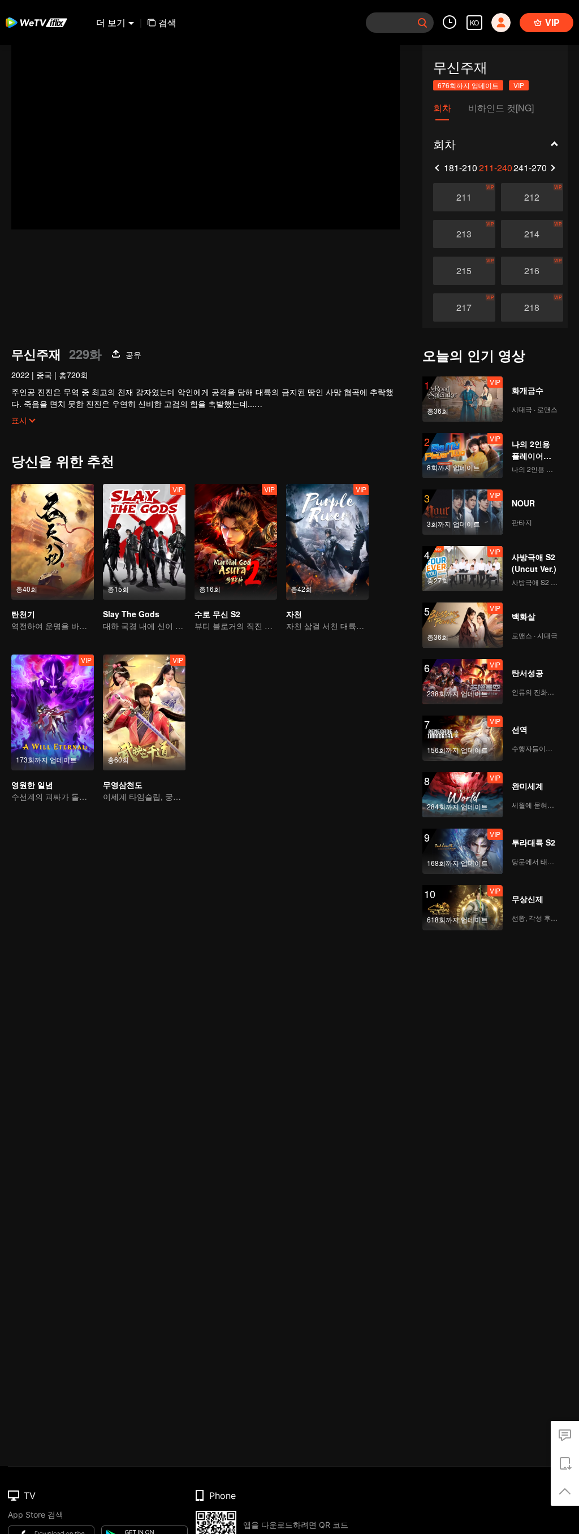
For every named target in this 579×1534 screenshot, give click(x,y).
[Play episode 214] (532, 234)
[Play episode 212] (532, 197)
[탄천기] (52, 542)
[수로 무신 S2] (236, 542)
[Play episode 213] (464, 234)
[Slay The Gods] (144, 542)
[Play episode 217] (464, 307)
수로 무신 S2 (217, 613)
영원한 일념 (32, 784)
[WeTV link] (37, 23)
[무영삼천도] (144, 712)
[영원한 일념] (52, 712)
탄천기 (23, 613)
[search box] (422, 22)
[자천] (327, 542)
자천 (294, 613)
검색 (167, 22)
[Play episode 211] (464, 197)
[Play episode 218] (532, 307)
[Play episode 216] (532, 271)
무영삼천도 (122, 784)
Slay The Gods (131, 613)
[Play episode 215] (464, 271)
